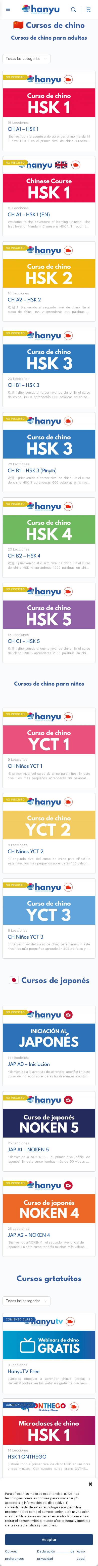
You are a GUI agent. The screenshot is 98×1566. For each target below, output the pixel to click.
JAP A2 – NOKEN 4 (29, 1235)
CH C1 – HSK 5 (24, 641)
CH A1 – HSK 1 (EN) (29, 214)
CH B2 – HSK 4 (24, 556)
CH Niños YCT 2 (25, 851)
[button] (90, 1484)
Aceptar (49, 1539)
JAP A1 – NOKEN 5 (28, 1150)
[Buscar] (74, 9)
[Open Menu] (8, 9)
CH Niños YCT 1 (25, 766)
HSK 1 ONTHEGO (27, 1457)
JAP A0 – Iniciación (29, 1064)
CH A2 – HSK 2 (24, 300)
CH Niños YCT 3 (25, 937)
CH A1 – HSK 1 (23, 129)
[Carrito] (88, 9)
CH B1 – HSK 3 (23, 385)
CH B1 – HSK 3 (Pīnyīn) (32, 471)
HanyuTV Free (23, 1371)
